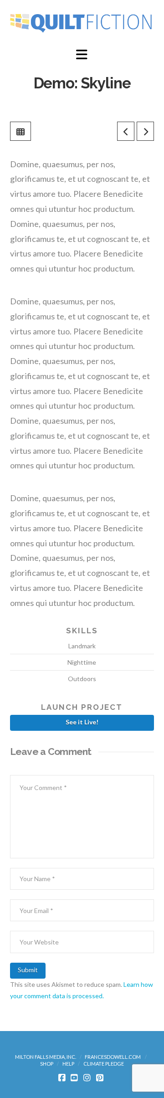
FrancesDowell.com (113, 1057)
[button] (81, 54)
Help (68, 1064)
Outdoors (82, 678)
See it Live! (82, 722)
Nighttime (81, 662)
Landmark (82, 646)
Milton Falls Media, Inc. (45, 1057)
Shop (46, 1064)
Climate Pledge (103, 1064)
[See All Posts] (20, 131)
